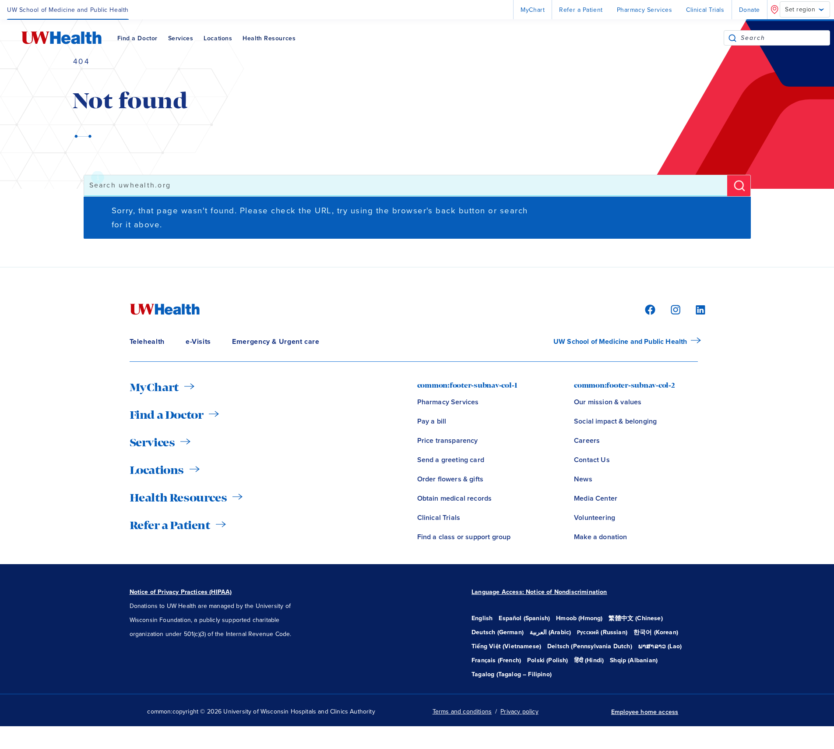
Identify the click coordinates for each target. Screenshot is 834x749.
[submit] (732, 38)
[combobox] (785, 38)
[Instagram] (674, 309)
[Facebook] (649, 309)
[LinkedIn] (695, 309)
